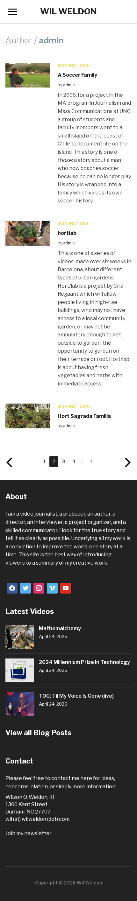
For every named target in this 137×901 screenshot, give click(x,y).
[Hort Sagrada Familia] (27, 416)
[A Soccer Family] (27, 75)
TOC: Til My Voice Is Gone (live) (76, 696)
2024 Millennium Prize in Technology (84, 662)
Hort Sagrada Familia (84, 416)
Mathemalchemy (60, 628)
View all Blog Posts (38, 733)
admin (69, 84)
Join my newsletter (28, 833)
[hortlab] (27, 233)
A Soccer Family (77, 75)
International (74, 65)
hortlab (67, 233)
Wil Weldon (68, 11)
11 (92, 461)
